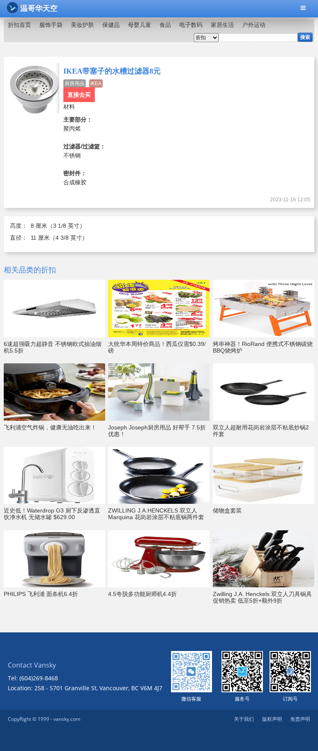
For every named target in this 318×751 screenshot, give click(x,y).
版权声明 (272, 718)
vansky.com (66, 718)
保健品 (111, 24)
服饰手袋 (51, 24)
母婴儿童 (139, 24)
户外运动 (253, 24)
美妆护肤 (82, 24)
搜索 (305, 37)
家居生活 (222, 24)
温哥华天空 (39, 8)
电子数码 (190, 24)
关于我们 (244, 718)
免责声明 (300, 718)
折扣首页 (19, 24)
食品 (165, 24)
